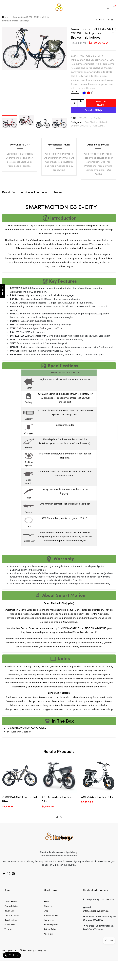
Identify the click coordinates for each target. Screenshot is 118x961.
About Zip (48, 933)
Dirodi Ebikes (10, 920)
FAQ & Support (51, 924)
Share (2, 292)
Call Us (13, 955)
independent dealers (96, 638)
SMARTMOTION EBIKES (92, 125)
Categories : (77, 122)
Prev (101, 20)
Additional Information (34, 192)
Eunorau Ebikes (11, 915)
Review (57, 192)
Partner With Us (51, 915)
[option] (34, 48)
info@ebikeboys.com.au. (96, 910)
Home (5, 16)
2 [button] (61, 817)
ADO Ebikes (9, 924)
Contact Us (49, 920)
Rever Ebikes (10, 910)
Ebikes (23, 950)
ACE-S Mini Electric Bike (97, 797)
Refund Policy (50, 929)
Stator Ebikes (10, 901)
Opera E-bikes (11, 906)
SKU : (74, 117)
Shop (46, 910)
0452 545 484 (107, 899)
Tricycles (8, 929)
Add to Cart (100, 103)
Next (110, 20)
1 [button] (57, 817)
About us (48, 906)
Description (9, 192)
